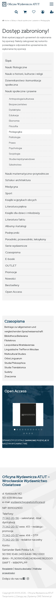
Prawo (12, 142)
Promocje (11, 272)
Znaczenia (10, 376)
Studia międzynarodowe (22, 159)
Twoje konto (8, 596)
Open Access (13, 291)
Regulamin (7, 568)
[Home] (28, 4)
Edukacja (14, 115)
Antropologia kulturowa (21, 98)
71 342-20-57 (10, 526)
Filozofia (13, 126)
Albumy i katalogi (15, 226)
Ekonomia (14, 120)
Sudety (8, 371)
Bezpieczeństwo (18, 104)
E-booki (10, 259)
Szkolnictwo (15, 164)
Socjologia (14, 153)
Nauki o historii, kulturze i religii (24, 74)
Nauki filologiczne (16, 67)
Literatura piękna (15, 206)
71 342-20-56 (10, 518)
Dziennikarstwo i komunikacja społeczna (23, 82)
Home (6, 20)
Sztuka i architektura (18, 180)
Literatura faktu (15, 219)
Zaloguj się (42, 11)
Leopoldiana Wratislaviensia (19, 345)
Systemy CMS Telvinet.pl (40, 596)
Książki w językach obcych (21, 200)
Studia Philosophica (14, 362)
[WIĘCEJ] (28, 414)
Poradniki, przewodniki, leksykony (25, 239)
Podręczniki (12, 232)
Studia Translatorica (15, 367)
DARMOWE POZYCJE (36, 440)
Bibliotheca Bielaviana (16, 336)
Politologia (14, 137)
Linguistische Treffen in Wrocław (21, 349)
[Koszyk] (24, 11)
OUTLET (11, 265)
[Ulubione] (33, 11)
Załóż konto (52, 11)
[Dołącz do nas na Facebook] (24, 578)
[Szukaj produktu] (16, 11)
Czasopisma (12, 252)
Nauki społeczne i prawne (28, 20)
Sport (8, 193)
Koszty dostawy (23, 568)
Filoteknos (10, 340)
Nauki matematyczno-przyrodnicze (27, 173)
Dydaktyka (14, 109)
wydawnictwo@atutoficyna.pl (28, 502)
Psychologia (15, 148)
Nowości (10, 278)
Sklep (13, 20)
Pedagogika (45, 20)
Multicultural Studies (15, 354)
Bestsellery (12, 285)
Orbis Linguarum (13, 358)
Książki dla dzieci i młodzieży (22, 213)
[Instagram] (28, 578)
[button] (14, 429)
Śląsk (8, 60)
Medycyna (11, 186)
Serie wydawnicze (16, 245)
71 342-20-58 (10, 539)
